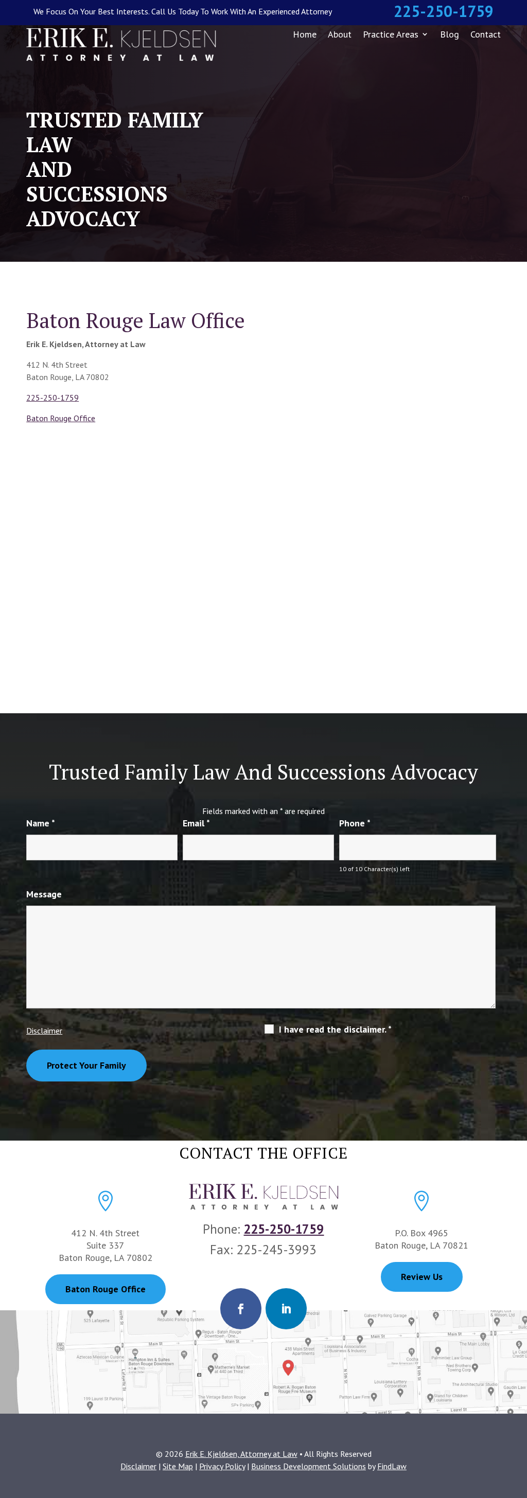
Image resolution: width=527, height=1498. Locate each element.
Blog (449, 34)
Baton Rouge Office (60, 418)
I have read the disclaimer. (335, 1029)
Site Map (178, 1466)
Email (196, 823)
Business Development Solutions (308, 1466)
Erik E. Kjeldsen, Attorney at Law (241, 1454)
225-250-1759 (444, 11)
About (340, 34)
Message (44, 894)
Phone (355, 823)
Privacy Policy (222, 1466)
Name (40, 823)
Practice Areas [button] (390, 34)
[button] (516, 1423)
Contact (485, 34)
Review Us (422, 1277)
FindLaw (392, 1466)
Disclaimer (44, 1030)
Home (305, 34)
